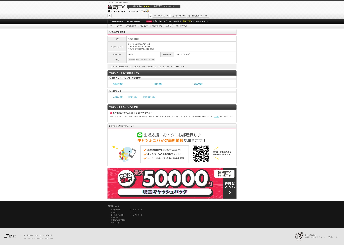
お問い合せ (115, 223)
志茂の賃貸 (198, 84)
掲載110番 (114, 217)
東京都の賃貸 (118, 84)
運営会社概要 (116, 210)
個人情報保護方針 (117, 215)
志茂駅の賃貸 (118, 97)
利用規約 (114, 212)
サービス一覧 (48, 235)
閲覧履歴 (180, 16)
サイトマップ (137, 215)
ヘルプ (135, 212)
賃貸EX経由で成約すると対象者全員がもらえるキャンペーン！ (179, 21)
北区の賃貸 (158, 84)
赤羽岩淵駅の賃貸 (149, 97)
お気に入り (163, 16)
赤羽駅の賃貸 (132, 97)
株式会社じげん (32, 235)
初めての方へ (137, 210)
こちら (216, 117)
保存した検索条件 (199, 16)
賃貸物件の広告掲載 (118, 220)
